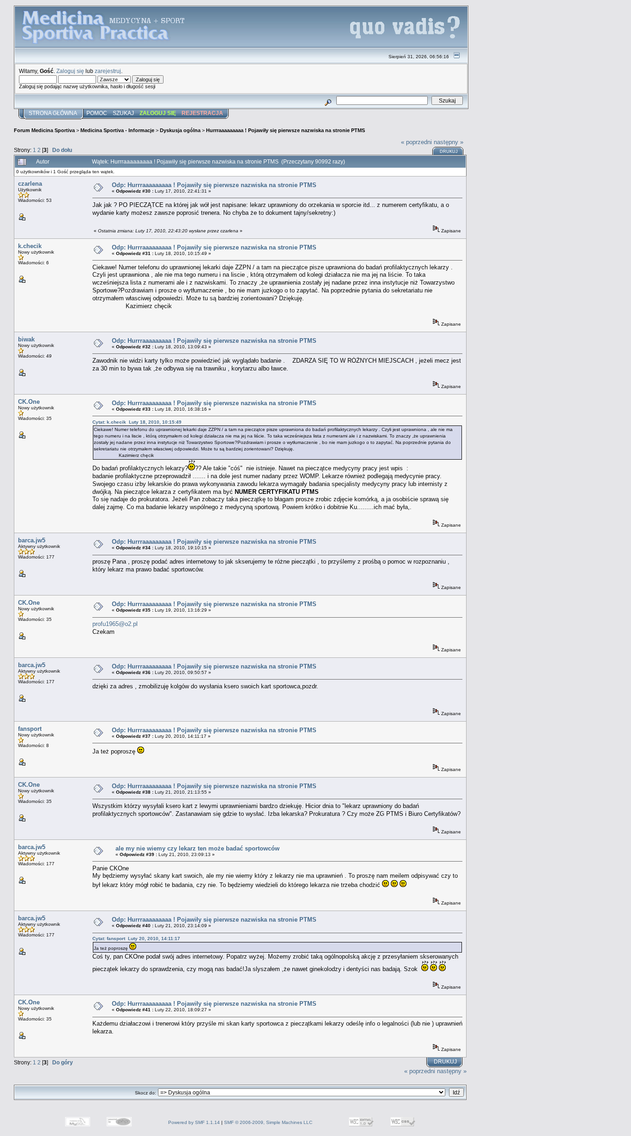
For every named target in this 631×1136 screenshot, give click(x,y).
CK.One (29, 401)
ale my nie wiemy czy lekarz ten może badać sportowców (197, 848)
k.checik (30, 246)
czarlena (30, 183)
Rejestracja (202, 113)
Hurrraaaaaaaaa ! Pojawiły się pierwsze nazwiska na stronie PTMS (285, 130)
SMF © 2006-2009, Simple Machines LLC (268, 1122)
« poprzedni (416, 142)
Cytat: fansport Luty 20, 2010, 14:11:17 (136, 938)
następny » (448, 142)
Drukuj (449, 151)
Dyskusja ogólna (180, 130)
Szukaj (123, 113)
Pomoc (96, 113)
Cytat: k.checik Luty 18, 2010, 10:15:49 (137, 422)
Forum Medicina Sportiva (44, 130)
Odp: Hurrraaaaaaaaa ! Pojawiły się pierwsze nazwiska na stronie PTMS (214, 185)
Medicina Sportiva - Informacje (117, 130)
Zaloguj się (70, 71)
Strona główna (53, 113)
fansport (30, 728)
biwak (26, 339)
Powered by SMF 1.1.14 (194, 1122)
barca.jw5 (31, 540)
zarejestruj (108, 71)
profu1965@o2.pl (115, 623)
